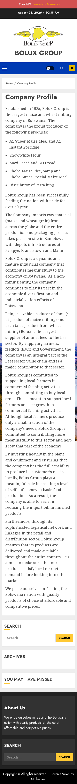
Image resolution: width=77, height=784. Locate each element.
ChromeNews (60, 774)
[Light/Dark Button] (50, 68)
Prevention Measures (46, 4)
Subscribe (72, 68)
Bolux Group (38, 53)
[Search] (61, 68)
